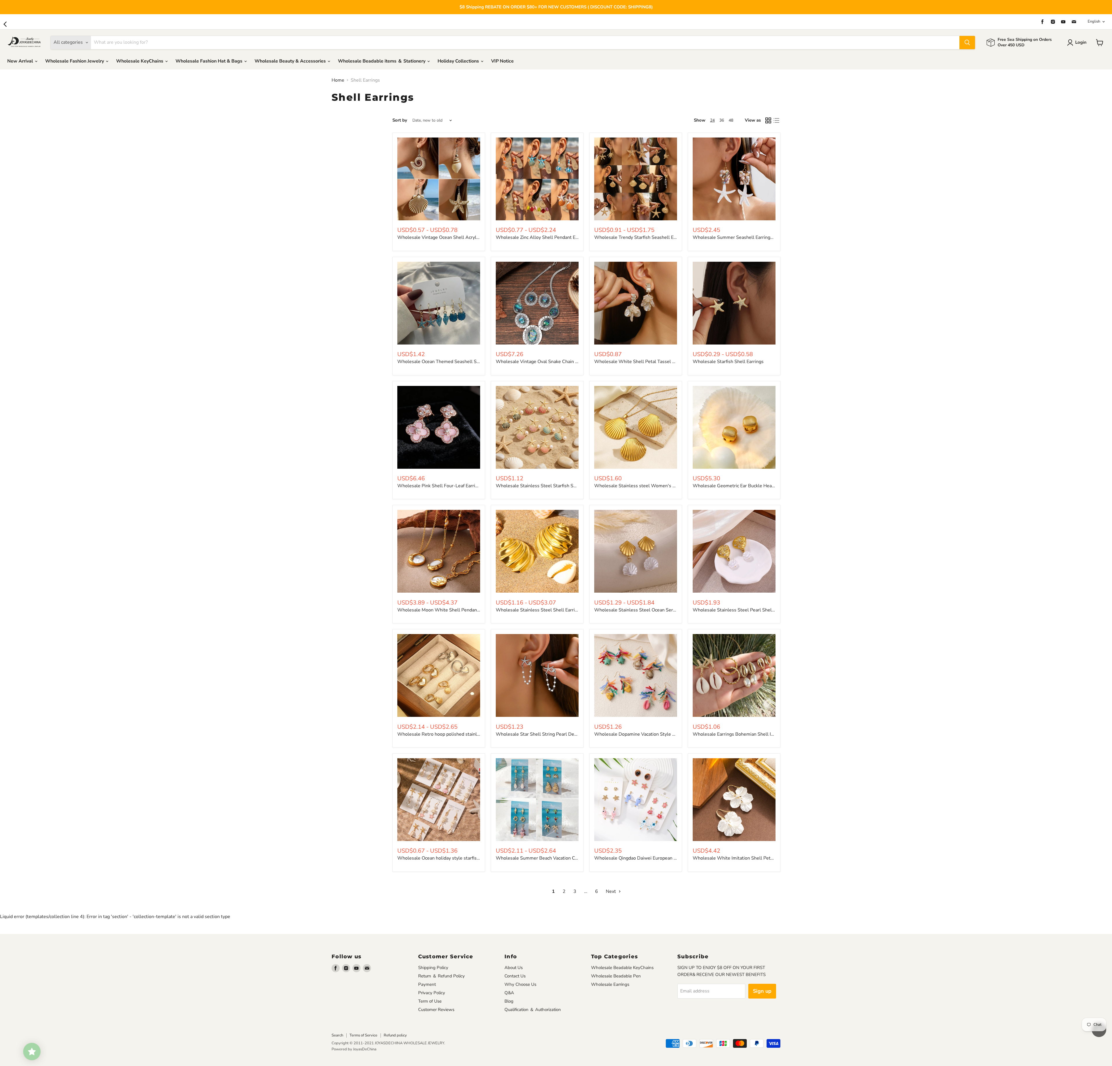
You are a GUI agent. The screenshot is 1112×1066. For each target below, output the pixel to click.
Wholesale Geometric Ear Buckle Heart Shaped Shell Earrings (757, 486)
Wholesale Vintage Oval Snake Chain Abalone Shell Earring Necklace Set (572, 361)
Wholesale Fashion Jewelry (75, 61)
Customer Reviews (436, 1009)
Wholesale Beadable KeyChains (622, 967)
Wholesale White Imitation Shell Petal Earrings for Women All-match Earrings (775, 858)
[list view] (776, 120)
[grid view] (768, 120)
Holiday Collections (459, 61)
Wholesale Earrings (610, 984)
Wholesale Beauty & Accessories (291, 61)
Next (611, 891)
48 (731, 120)
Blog (508, 1001)
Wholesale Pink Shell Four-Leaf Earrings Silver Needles (456, 486)
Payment (427, 984)
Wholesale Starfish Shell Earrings (728, 361)
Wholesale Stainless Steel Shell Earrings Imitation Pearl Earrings (564, 610)
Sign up (762, 991)
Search (337, 1035)
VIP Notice (502, 61)
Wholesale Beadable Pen (616, 976)
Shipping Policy (433, 967)
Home (338, 80)
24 (712, 120)
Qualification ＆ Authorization (532, 1009)
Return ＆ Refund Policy (441, 976)
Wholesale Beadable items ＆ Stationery (382, 61)
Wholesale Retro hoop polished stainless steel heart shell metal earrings (474, 734)
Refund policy (395, 1035)
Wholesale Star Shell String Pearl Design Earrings (548, 734)
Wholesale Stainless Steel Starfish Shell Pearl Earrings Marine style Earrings (576, 486)
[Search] (967, 42)
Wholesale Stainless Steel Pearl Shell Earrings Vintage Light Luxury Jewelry (773, 610)
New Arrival (20, 61)
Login (1081, 42)
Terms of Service (363, 1035)
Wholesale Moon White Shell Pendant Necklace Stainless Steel (464, 610)
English (1094, 21)
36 (721, 120)
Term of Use (430, 1001)
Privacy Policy (431, 993)
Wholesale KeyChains (140, 61)
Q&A (509, 993)
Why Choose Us (520, 984)
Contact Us (515, 976)
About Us (513, 967)
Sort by (399, 120)
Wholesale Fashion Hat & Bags (209, 61)
